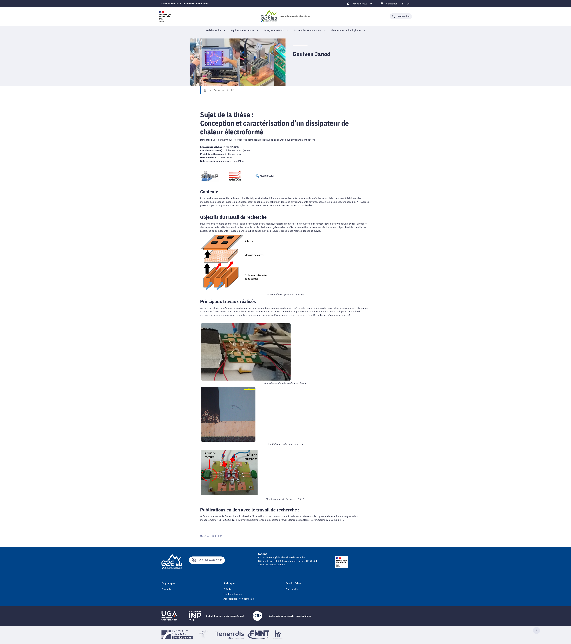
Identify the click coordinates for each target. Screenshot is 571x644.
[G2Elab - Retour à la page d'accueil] (269, 16)
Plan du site (292, 589)
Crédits (227, 589)
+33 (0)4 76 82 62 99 (210, 560)
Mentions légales (232, 593)
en (408, 3)
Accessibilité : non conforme (238, 598)
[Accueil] (205, 90)
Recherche (219, 90)
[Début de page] (537, 630)
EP (232, 90)
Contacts (166, 589)
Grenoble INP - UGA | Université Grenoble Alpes (184, 3)
